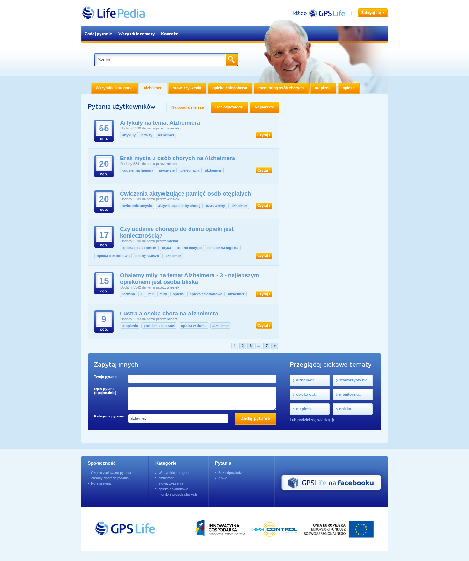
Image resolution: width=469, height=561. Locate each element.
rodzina (128, 294)
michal (172, 241)
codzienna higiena (137, 170)
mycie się (167, 170)
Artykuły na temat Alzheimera (160, 123)
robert (172, 164)
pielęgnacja (189, 170)
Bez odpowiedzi (230, 473)
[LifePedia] (373, 12)
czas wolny (215, 206)
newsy (146, 135)
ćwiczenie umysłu (137, 206)
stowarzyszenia (171, 483)
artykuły (129, 135)
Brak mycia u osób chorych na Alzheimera (177, 158)
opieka (178, 294)
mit (151, 294)
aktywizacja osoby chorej (179, 206)
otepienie (130, 326)
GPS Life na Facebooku (331, 483)
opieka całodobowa (113, 256)
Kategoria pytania (109, 416)
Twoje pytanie (105, 377)
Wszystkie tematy (136, 33)
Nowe (222, 478)
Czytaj (264, 135)
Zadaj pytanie (98, 33)
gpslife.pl (322, 13)
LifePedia (113, 13)
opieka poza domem (139, 248)
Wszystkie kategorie (174, 473)
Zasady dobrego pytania (110, 478)
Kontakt (169, 33)
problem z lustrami (159, 326)
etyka (166, 248)
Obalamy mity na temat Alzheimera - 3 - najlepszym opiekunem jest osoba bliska (189, 278)
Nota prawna (101, 483)
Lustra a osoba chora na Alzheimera (169, 313)
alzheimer (166, 135)
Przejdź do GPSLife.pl (113, 529)
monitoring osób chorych (178, 494)
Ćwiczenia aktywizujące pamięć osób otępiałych (185, 193)
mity (163, 294)
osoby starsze (147, 256)
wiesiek (173, 128)
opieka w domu (194, 326)
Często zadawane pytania (111, 473)
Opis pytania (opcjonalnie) (105, 391)
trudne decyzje (189, 248)
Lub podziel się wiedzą (310, 420)
